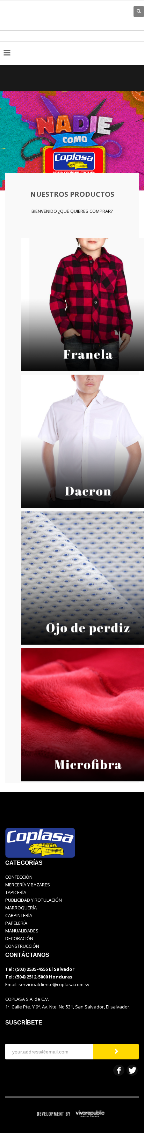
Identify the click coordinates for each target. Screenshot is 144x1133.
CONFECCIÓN (19, 877)
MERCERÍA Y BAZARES (27, 884)
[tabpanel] (72, 129)
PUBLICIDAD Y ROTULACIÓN (33, 900)
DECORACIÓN (19, 938)
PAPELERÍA (16, 923)
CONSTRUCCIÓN (22, 946)
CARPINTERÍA (18, 915)
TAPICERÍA (15, 892)
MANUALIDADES (21, 931)
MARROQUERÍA (21, 908)
